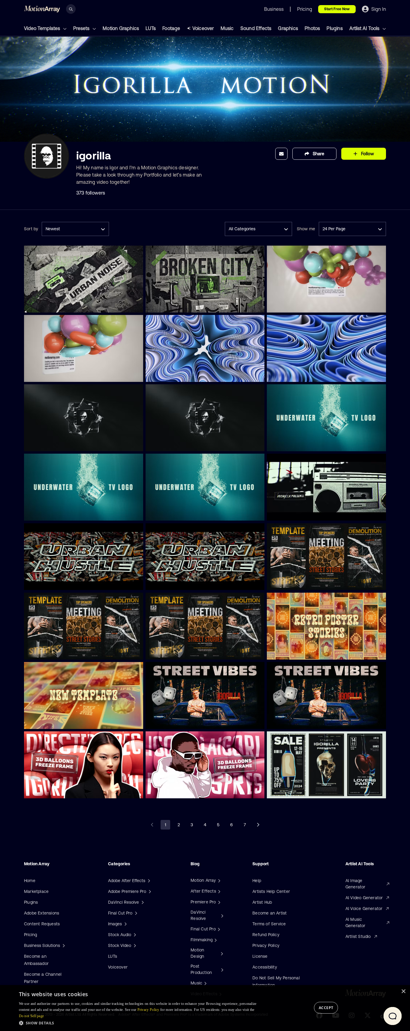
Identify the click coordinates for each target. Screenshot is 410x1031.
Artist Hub (262, 902)
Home (29, 880)
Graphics (288, 28)
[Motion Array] (218, 880)
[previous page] (152, 825)
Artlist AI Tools (365, 28)
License (259, 956)
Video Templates (42, 28)
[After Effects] (218, 891)
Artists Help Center (271, 891)
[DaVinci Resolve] (221, 915)
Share (318, 153)
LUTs (151, 28)
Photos (312, 28)
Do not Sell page (31, 1016)
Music (227, 28)
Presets (82, 28)
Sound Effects (256, 28)
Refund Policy (265, 934)
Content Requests (42, 923)
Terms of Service (269, 923)
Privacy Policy (265, 945)
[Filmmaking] (215, 939)
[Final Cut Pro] (218, 929)
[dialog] (205, 1008)
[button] (141, 1022)
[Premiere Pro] (218, 902)
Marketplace (36, 891)
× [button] (403, 991)
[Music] (204, 983)
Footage (171, 28)
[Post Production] (221, 969)
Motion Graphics (121, 28)
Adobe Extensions (41, 913)
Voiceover (203, 28)
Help (256, 880)
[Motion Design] (221, 953)
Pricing (30, 934)
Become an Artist (269, 913)
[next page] (258, 825)
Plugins (334, 28)
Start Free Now (337, 9)
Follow (367, 153)
